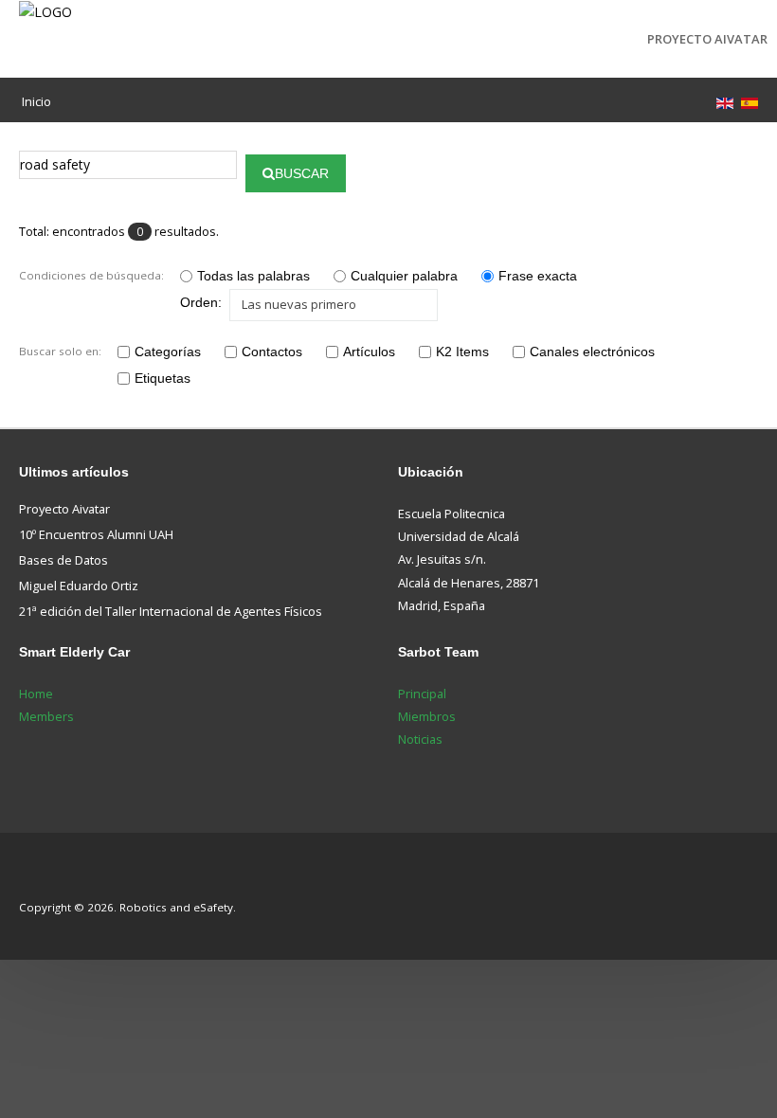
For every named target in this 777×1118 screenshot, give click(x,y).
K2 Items (462, 351)
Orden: (201, 302)
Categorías (168, 351)
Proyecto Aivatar (707, 38)
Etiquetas (162, 378)
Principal (422, 693)
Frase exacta (537, 275)
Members (46, 716)
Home (36, 693)
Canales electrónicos (592, 351)
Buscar (302, 173)
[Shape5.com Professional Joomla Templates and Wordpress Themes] (59, 879)
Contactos (272, 351)
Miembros (427, 716)
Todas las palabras (253, 275)
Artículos (369, 351)
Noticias (420, 739)
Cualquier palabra (404, 275)
